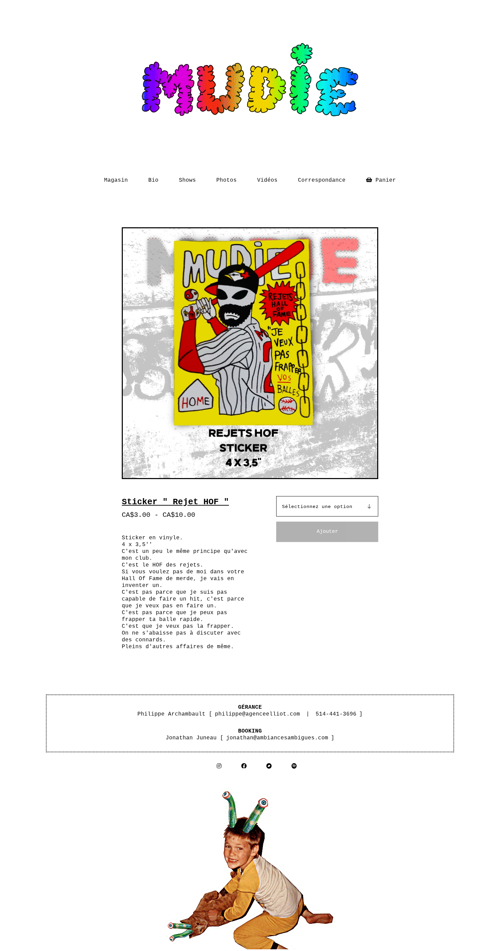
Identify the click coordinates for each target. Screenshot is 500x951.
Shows (187, 180)
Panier (385, 178)
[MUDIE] (250, 83)
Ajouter (327, 532)
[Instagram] (219, 766)
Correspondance (322, 180)
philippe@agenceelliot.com (257, 714)
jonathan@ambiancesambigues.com (277, 738)
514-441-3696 (336, 714)
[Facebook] (243, 766)
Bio (153, 180)
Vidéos (267, 180)
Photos (226, 180)
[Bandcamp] (269, 766)
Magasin (116, 180)
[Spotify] (294, 766)
